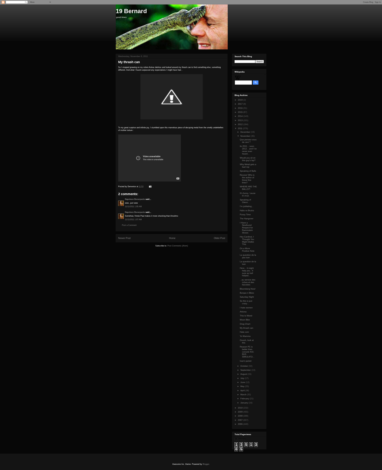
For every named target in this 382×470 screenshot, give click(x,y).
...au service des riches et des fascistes (247, 282)
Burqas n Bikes (247, 293)
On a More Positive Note (247, 249)
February (245, 398)
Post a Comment (129, 225)
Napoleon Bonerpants (135, 199)
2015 (240, 112)
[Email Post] (150, 186)
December (245, 132)
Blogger (206, 464)
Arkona (243, 311)
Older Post (219, 238)
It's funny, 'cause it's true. (247, 194)
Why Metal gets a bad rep (248, 165)
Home (172, 238)
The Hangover (246, 218)
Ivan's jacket (245, 361)
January (244, 402)
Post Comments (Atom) (177, 246)
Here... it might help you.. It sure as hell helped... (247, 272)
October (244, 366)
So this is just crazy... (246, 302)
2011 (240, 128)
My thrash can (246, 328)
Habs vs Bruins (247, 210)
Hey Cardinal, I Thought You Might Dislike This (247, 240)
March (243, 394)
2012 (240, 124)
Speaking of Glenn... (245, 201)
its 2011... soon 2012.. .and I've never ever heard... (248, 150)
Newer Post (124, 238)
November (245, 136)
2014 (240, 116)
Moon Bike (245, 320)
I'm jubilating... (246, 206)
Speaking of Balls (248, 171)
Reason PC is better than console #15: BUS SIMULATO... (247, 352)
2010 (240, 408)
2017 (240, 104)
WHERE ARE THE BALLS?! (248, 187)
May (242, 386)
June (243, 382)
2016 (240, 108)
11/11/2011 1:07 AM (133, 219)
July (242, 378)
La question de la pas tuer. (248, 256)
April (242, 390)
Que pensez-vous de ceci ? (248, 140)
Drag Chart (245, 324)
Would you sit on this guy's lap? (247, 159)
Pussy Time (245, 214)
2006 (240, 424)
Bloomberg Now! (247, 289)
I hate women (246, 307)
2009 (240, 412)
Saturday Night (247, 297)
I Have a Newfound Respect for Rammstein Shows (246, 227)
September (245, 370)
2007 (240, 420)
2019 (240, 100)
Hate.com (244, 332)
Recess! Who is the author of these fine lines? (247, 179)
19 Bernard (131, 11)
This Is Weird (246, 315)
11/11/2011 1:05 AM (133, 206)
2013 (240, 120)
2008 (240, 416)
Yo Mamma (245, 336)
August (244, 374)
